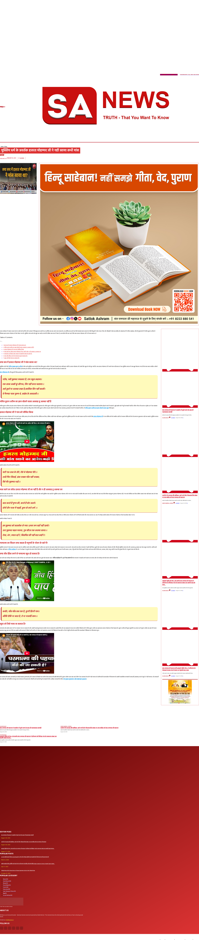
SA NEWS (22, 158)
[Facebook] (1, 928)
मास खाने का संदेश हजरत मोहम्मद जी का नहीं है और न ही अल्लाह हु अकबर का (22, 352)
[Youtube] (26, 75)
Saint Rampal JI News (167, 503)
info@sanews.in (10, 920)
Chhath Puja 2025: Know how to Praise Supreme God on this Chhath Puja (18, 870)
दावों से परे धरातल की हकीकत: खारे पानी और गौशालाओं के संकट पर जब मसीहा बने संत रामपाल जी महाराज (179, 496)
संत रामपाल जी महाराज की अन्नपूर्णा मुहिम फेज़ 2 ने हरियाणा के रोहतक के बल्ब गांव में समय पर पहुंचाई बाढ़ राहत (179, 669)
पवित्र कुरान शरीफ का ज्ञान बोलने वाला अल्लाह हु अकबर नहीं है (19, 347)
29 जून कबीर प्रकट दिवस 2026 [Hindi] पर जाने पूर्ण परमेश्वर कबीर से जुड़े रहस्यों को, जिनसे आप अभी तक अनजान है (25, 857)
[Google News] (29, 75)
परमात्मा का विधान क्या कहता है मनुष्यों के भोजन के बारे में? (18, 354)
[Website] (23, 75)
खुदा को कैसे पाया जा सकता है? (12, 358)
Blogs (1, 155)
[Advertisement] (79, 692)
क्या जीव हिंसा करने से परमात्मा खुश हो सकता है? (16, 356)
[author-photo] (170, 418)
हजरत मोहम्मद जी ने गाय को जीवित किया (14, 349)
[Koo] (7, 75)
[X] (19, 75)
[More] (120, 158)
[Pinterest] (16, 75)
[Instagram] (4, 75)
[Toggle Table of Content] (1, 342)
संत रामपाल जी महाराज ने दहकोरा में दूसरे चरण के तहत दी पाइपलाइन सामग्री (177, 411)
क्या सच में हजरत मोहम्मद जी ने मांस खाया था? (15, 345)
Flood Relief (165, 417)
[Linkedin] (10, 75)
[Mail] (13, 75)
